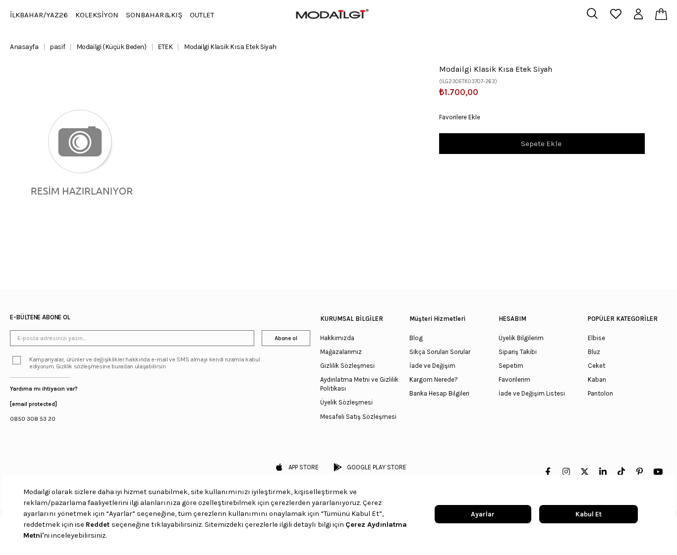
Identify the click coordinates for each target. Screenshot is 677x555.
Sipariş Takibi (518, 351)
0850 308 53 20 (33, 418)
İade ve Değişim (432, 365)
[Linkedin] (603, 471)
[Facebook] (548, 471)
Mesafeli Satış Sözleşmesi (358, 416)
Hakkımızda (337, 338)
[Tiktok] (621, 471)
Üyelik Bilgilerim (521, 338)
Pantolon (600, 393)
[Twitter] (584, 471)
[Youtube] (658, 471)
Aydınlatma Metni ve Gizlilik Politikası (359, 384)
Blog (416, 338)
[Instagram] (566, 471)
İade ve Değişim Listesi (532, 393)
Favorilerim (514, 379)
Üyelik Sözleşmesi (346, 402)
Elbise (596, 338)
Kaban (597, 379)
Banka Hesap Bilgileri (439, 393)
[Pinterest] (639, 471)
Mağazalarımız (341, 351)
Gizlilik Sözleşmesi (347, 365)
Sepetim (511, 365)
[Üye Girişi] (638, 14)
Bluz (594, 351)
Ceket (596, 365)
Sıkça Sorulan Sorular (439, 351)
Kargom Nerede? (433, 379)
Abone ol (286, 338)
